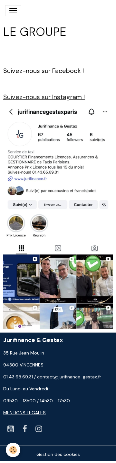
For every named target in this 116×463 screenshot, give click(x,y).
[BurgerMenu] (13, 10)
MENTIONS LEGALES (24, 413)
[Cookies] (13, 450)
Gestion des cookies (58, 454)
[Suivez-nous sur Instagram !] (58, 217)
